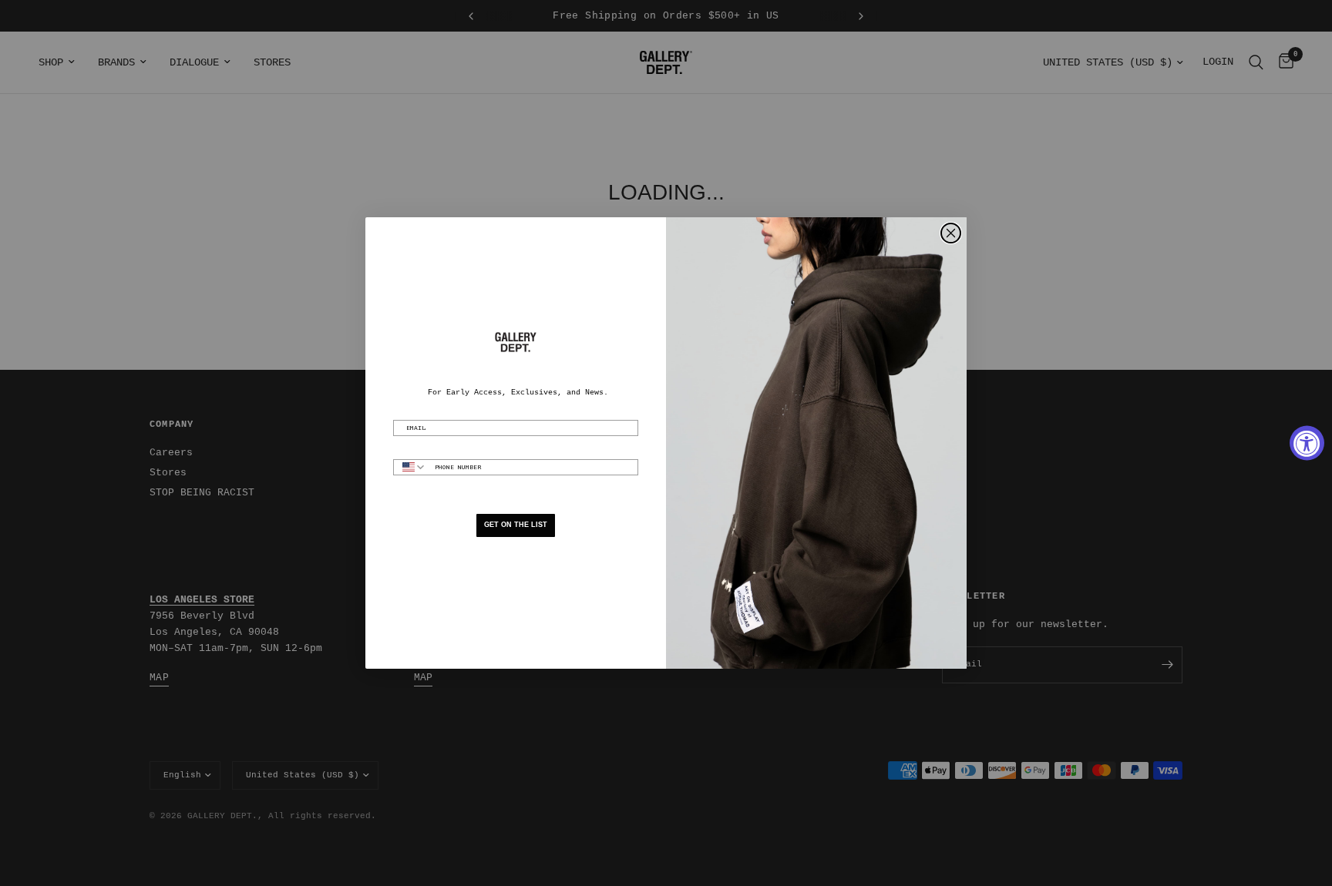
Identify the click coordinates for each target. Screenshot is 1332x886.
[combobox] (410, 467)
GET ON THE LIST (515, 525)
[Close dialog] (950, 233)
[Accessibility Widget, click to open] (1307, 443)
